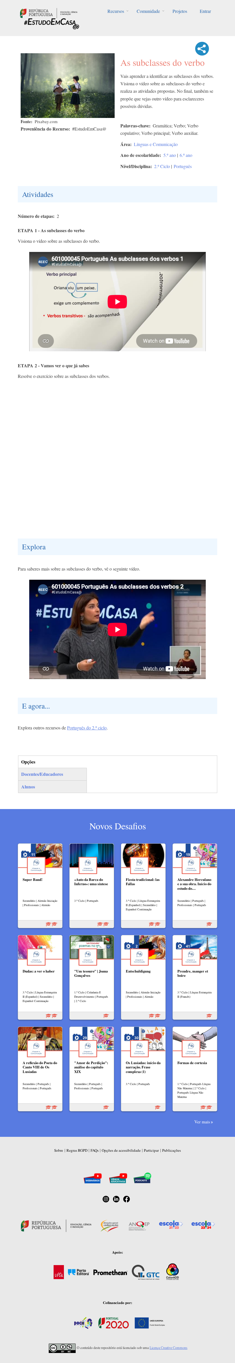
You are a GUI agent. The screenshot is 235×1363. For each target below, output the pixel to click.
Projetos (180, 11)
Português (183, 166)
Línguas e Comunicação (156, 144)
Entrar (205, 11)
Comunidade (148, 11)
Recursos (115, 11)
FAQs (95, 1150)
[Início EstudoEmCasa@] (48, 12)
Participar (151, 1150)
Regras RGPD (76, 1150)
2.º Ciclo (162, 166)
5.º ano (169, 155)
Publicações (171, 1150)
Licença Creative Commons (168, 1347)
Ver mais (202, 1122)
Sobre (58, 1150)
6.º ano (186, 155)
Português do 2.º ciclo (87, 728)
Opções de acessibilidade (121, 1150)
